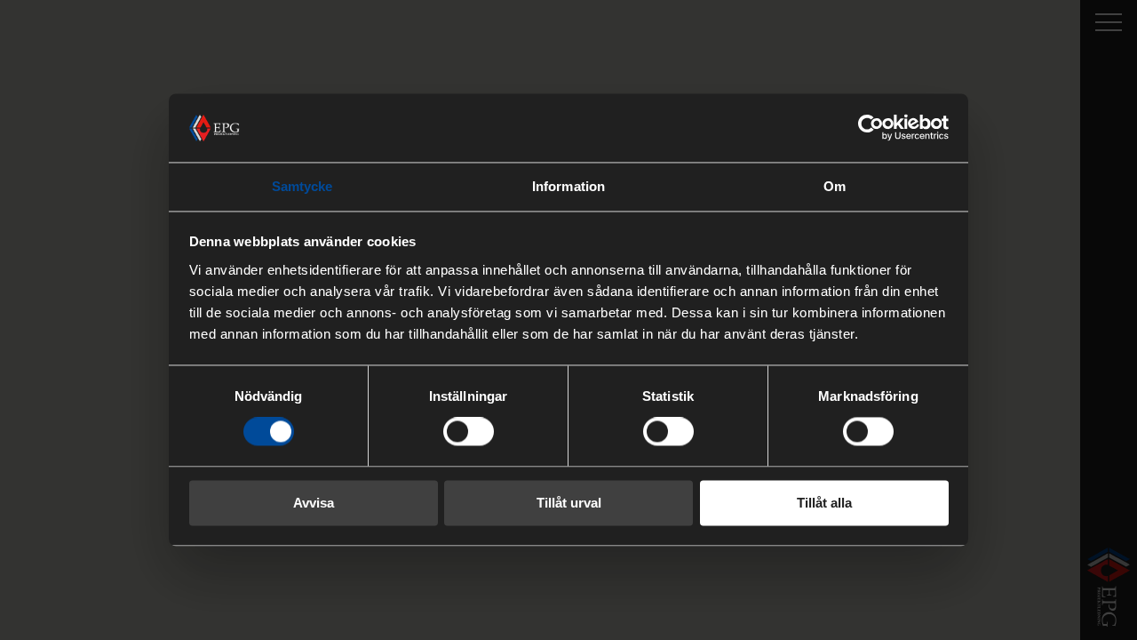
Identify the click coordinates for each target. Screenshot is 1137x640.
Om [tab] (834, 186)
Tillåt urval (569, 502)
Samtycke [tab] (302, 186)
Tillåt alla (824, 502)
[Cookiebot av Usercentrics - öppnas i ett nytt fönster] (871, 128)
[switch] (468, 432)
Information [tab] (568, 186)
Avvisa (313, 502)
